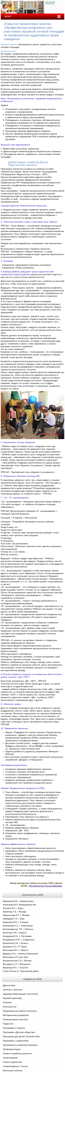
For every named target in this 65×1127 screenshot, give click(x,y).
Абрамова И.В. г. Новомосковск (18, 901)
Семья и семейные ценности (17, 1053)
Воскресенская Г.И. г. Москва (17, 960)
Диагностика (9, 985)
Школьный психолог (13, 1070)
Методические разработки (16, 1015)
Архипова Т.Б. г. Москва (14, 911)
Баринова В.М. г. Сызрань (15, 922)
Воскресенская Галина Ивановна (45, 886)
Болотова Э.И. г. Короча (14, 932)
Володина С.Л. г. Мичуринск (16, 964)
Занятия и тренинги (12, 989)
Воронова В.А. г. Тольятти (15, 967)
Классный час (9, 1006)
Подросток (8, 1023)
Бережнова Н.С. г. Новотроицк (18, 925)
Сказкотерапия (10, 1057)
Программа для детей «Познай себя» (21, 1036)
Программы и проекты (14, 1028)
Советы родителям (12, 1062)
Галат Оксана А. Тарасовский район (21, 971)
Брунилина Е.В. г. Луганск (15, 943)
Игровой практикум (12, 998)
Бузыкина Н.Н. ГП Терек (15, 946)
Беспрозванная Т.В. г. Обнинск (18, 929)
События (7, 1002)
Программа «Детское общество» (19, 1032)
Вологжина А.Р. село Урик (15, 957)
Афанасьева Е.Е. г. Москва (16, 915)
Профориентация (11, 1049)
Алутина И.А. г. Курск (13, 908)
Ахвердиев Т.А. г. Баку (13, 918)
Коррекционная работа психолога (20, 1011)
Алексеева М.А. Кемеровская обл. (20, 904)
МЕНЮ (8, 16)
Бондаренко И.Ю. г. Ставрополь (18, 939)
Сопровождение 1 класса (15, 1066)
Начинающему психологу (15, 1019)
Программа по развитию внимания (20, 1045)
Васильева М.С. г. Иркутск (15, 950)
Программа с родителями (16, 1040)
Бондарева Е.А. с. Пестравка (17, 936)
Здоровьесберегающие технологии (20, 994)
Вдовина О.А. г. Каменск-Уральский (20, 953)
